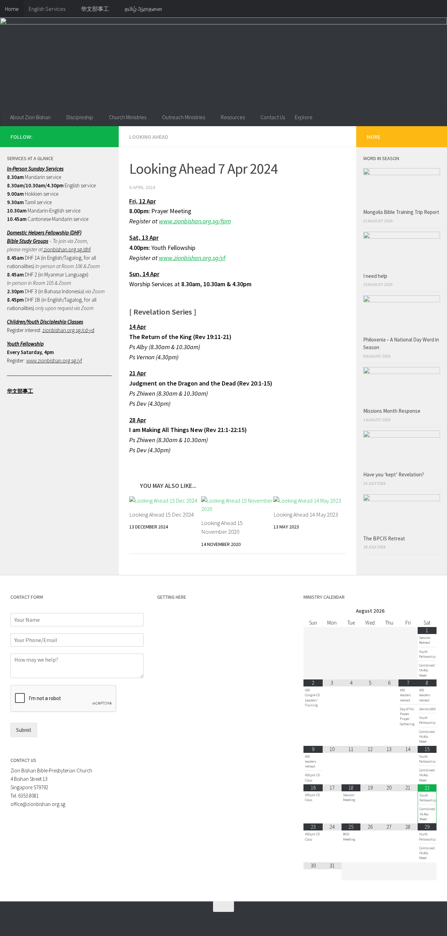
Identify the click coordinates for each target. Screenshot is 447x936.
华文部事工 (95, 8)
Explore (304, 117)
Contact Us (273, 117)
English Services (47, 8)
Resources (233, 117)
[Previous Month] (312, 611)
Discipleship (79, 117)
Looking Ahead (148, 136)
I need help (375, 276)
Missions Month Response (392, 411)
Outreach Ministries (183, 117)
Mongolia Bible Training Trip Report (401, 212)
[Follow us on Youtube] (104, 136)
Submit (23, 730)
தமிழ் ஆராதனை (143, 8)
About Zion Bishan (30, 117)
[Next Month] (427, 611)
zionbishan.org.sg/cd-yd (68, 330)
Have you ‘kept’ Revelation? (394, 474)
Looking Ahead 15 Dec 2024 (161, 514)
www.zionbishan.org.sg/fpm (195, 221)
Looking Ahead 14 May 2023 (305, 514)
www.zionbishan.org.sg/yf (54, 360)
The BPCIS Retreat (384, 538)
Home (12, 8)
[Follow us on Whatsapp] (82, 136)
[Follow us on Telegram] (93, 136)
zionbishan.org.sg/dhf (67, 249)
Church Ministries (127, 117)
